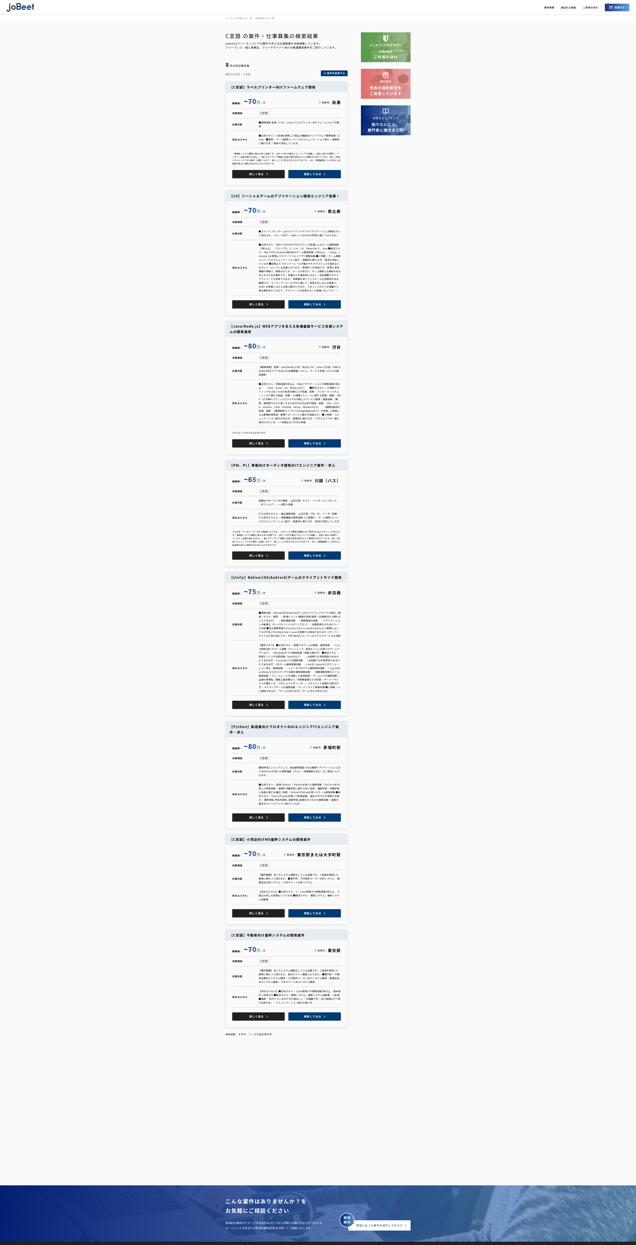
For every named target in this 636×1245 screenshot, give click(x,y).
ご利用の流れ (590, 7)
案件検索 (549, 7)
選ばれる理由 (568, 7)
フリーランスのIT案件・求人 (236, 18)
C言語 (264, 113)
